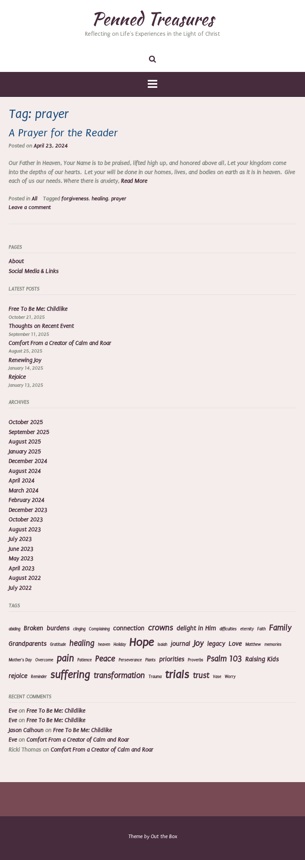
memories (273, 644)
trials (177, 674)
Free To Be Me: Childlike (38, 309)
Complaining (99, 629)
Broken (33, 628)
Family (280, 627)
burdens (58, 628)
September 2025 (29, 432)
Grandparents (27, 643)
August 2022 (25, 578)
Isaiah (162, 644)
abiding (14, 629)
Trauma (155, 676)
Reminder (39, 676)
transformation (119, 675)
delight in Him (196, 628)
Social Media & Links (34, 271)
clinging (79, 629)
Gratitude (58, 644)
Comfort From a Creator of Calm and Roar (60, 343)
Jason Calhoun (26, 730)
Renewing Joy (25, 360)
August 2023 (25, 529)
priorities (171, 659)
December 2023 (28, 510)
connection (129, 628)
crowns (160, 627)
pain (65, 658)
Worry (230, 676)
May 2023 (21, 558)
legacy (216, 643)
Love (235, 643)
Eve (13, 710)
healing (100, 199)
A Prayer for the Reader (63, 133)
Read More (134, 181)
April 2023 (22, 568)
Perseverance (130, 660)
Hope (141, 642)
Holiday (120, 644)
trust (201, 675)
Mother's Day (20, 660)
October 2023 (26, 519)
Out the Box (164, 836)
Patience (84, 660)
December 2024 (28, 461)
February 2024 (26, 500)
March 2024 (24, 490)
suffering (70, 675)
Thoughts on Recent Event (41, 326)
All (34, 199)
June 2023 (21, 549)
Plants (150, 660)
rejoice (18, 676)
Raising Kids (262, 659)
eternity (247, 629)
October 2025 (26, 422)
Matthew (253, 644)
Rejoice (17, 377)
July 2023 (20, 539)
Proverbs (195, 660)
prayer (118, 199)
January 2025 (25, 451)
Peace (105, 658)
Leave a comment (30, 207)
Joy (199, 643)
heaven (104, 644)
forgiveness (75, 199)
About (16, 261)
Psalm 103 (224, 658)
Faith (261, 629)
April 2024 (22, 480)
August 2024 (25, 471)
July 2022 (20, 588)
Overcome (44, 660)
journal (180, 643)
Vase (217, 676)
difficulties (228, 629)
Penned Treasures (152, 18)
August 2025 (25, 441)
